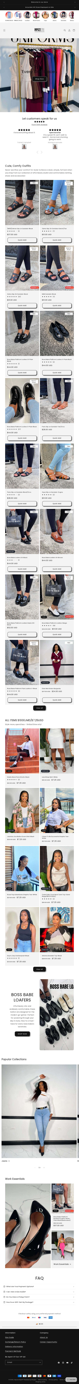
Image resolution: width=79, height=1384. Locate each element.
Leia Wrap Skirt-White (50, 777)
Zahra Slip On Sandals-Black (17, 294)
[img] (39, 121)
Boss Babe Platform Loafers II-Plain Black (22, 427)
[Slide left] (35, 1167)
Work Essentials (61, 1264)
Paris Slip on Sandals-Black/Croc (19, 492)
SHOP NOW (22, 1034)
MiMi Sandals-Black (49, 294)
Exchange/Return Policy (15, 1342)
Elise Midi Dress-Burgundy (51, 688)
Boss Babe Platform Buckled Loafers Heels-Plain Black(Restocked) (62, 1218)
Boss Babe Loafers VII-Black (17, 558)
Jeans (4, 1161)
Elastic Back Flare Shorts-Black (18, 777)
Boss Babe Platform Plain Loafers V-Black (22, 688)
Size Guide (9, 1337)
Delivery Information (14, 1346)
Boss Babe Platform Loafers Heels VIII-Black (21, 624)
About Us (44, 1337)
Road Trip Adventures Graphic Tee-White (22, 895)
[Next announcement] (75, 2)
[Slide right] (44, 1167)
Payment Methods (13, 1351)
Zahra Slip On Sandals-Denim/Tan (54, 229)
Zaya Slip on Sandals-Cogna (52, 492)
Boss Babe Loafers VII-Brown (52, 558)
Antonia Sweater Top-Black (52, 956)
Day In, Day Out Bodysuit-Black (18, 956)
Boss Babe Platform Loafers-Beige (54, 623)
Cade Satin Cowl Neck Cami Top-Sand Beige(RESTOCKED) (56, 895)
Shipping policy (40, 1382)
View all (39, 708)
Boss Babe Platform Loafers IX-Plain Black (20, 360)
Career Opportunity (48, 1342)
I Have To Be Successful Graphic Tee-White (55, 837)
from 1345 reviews (39, 124)
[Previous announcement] (4, 2)
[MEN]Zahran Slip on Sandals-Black (20, 229)
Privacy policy (53, 1380)
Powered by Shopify (30, 1380)
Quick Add (22, 240)
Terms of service (65, 1380)
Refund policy (42, 1380)
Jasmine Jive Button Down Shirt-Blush (20, 836)
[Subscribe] (40, 1362)
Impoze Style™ (18, 1380)
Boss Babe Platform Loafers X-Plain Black (57, 359)
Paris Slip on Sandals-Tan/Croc (53, 427)
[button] (4, 30)
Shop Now (39, 79)
